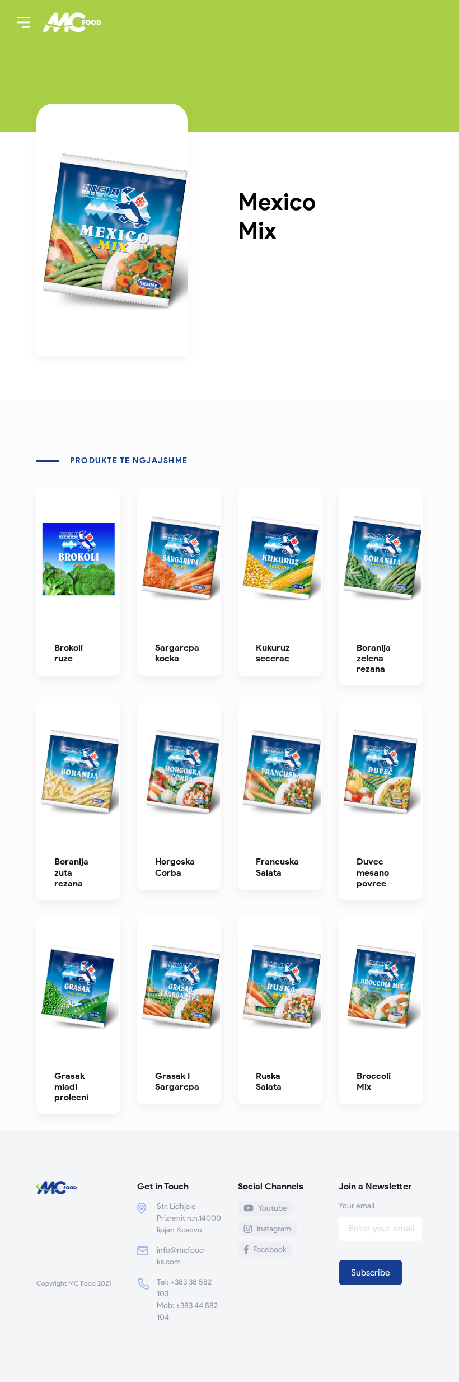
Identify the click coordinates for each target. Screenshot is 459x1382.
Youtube (272, 1208)
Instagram (274, 1229)
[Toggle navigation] (23, 22)
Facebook (270, 1249)
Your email (356, 1206)
